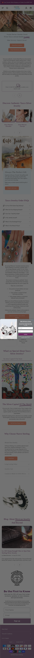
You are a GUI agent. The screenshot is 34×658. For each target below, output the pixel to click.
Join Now (25, 334)
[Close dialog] (33, 320)
